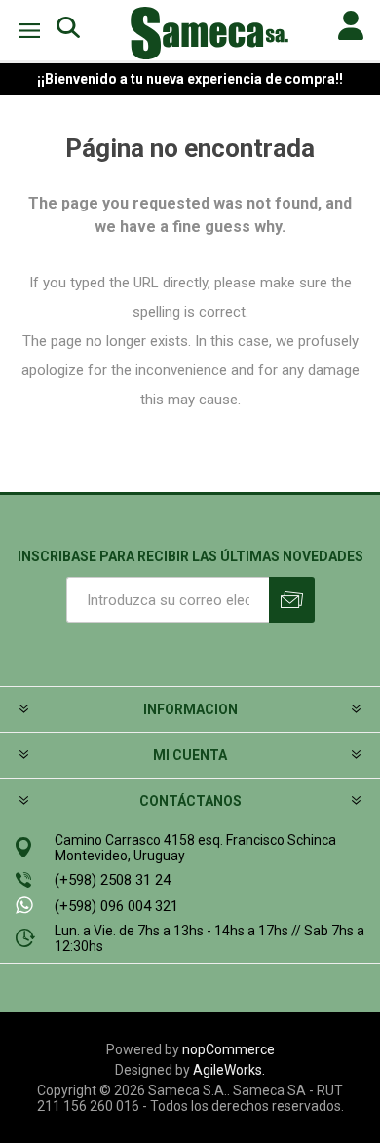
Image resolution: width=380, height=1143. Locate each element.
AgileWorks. (229, 1070)
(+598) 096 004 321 (116, 906)
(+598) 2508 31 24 (113, 880)
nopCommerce (228, 1049)
